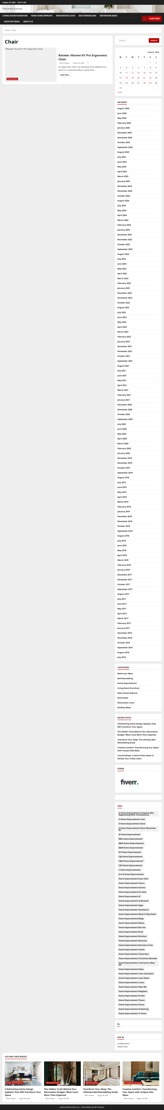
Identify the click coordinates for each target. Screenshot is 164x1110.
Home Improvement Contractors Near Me (137, 964)
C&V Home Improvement (130, 865)
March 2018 (122, 560)
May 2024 (121, 210)
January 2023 (123, 288)
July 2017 (121, 599)
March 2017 (122, 618)
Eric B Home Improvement (131, 874)
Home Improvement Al (129, 896)
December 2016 (124, 633)
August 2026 (123, 108)
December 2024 (124, 186)
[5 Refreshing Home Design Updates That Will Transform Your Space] (23, 1073)
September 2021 (125, 361)
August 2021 (123, 366)
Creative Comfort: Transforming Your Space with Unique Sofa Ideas (139, 1092)
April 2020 (122, 438)
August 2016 (123, 652)
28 (144, 83)
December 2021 (124, 346)
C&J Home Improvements (131, 856)
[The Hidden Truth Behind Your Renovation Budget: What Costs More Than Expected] (62, 1073)
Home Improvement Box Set (132, 927)
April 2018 (122, 555)
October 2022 (123, 302)
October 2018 (123, 526)
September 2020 (125, 419)
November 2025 (124, 137)
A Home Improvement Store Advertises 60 (137, 829)
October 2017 (123, 584)
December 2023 (124, 234)
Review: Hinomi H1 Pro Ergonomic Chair (31, 65)
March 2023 (122, 278)
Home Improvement (127, 683)
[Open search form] (139, 18)
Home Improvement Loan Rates (134, 978)
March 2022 (122, 331)
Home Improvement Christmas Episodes (138, 958)
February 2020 (124, 448)
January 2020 (123, 453)
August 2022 (123, 307)
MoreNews (86, 1107)
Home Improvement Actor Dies (133, 878)
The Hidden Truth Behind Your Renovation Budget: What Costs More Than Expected (61, 1092)
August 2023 (123, 254)
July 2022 (121, 312)
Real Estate (122, 697)
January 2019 (123, 511)
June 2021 (122, 375)
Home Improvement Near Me (132, 987)
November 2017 (124, 579)
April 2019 (122, 497)
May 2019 (121, 492)
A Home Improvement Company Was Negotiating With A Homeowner (136, 814)
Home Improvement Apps (131, 905)
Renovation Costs (65, 15)
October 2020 (123, 414)
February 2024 (124, 225)
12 (132, 72)
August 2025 (123, 152)
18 (126, 77)
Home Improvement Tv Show (132, 1013)
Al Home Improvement (129, 834)
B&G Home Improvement (131, 839)
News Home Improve (41, 15)
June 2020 (122, 429)
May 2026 (121, 118)
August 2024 (123, 200)
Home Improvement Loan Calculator (136, 973)
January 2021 (123, 400)
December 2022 (124, 293)
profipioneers (123, 1043)
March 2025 (122, 176)
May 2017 (121, 608)
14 (144, 72)
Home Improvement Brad (131, 932)
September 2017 (125, 589)
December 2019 (124, 458)
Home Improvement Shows (132, 1000)
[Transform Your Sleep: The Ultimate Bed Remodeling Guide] (101, 1073)
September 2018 (125, 531)
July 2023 (121, 259)
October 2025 (123, 142)
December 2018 (124, 516)
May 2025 (121, 166)
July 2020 (121, 424)
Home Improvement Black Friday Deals (137, 914)
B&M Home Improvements (131, 843)
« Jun (119, 92)
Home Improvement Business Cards (136, 945)
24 (120, 83)
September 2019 (125, 472)
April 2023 (122, 273)
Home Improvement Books (131, 923)
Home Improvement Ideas (131, 969)
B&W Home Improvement (131, 847)
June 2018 (122, 545)
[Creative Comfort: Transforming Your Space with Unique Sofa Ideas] (140, 1073)
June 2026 (122, 113)
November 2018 (124, 521)
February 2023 (124, 283)
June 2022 (122, 317)
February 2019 (124, 506)
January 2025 (123, 181)
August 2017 (123, 594)
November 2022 (124, 297)
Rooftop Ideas (12, 21)
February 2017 (124, 623)
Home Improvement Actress (132, 887)
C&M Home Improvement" (131, 861)
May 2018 (121, 550)
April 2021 (122, 385)
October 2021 (123, 356)
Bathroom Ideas (108, 15)
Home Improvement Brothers (133, 936)
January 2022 (123, 341)
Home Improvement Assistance (134, 909)
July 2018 (121, 540)
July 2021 (121, 370)
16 (156, 72)
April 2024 (122, 215)
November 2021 (124, 351)
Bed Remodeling (87, 15)
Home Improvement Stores (131, 1004)
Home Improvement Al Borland (134, 901)
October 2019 (123, 468)
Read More (65, 75)
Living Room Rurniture (15, 15)
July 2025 (121, 157)
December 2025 (124, 132)
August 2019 (123, 477)
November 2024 (124, 191)
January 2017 (123, 628)
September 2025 (125, 147)
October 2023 (123, 244)
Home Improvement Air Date (132, 892)
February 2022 (124, 336)
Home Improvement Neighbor (133, 991)
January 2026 (123, 127)
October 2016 (123, 642)
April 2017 (122, 613)
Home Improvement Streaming (134, 1009)
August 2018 (123, 535)
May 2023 (121, 268)
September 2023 (125, 249)
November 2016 (124, 638)
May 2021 (121, 380)
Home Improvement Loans (131, 982)
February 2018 (124, 565)
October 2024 (123, 196)
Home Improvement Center (132, 949)
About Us (28, 21)
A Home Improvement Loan (132, 819)
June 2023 (122, 264)
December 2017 (124, 574)
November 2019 (124, 463)
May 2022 (121, 322)
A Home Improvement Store (132, 823)
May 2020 (121, 434)
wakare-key (122, 1046)
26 (132, 83)
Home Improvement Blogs (131, 918)
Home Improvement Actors (132, 883)
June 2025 (122, 162)
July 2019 (121, 482)
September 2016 (125, 647)
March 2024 (122, 220)
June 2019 (122, 487)
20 (138, 77)
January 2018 (123, 569)
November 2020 (124, 409)
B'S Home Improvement (130, 852)
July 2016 (121, 657)
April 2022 (122, 327)
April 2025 (122, 171)
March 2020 (122, 443)
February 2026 (124, 123)
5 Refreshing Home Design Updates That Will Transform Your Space (23, 1092)
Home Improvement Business (133, 940)
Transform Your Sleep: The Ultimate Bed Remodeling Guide (100, 1090)
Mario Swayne (64, 63)
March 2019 (122, 501)
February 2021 (124, 395)
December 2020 (124, 404)
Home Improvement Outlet (132, 995)
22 (150, 77)
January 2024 (123, 230)
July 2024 (121, 205)
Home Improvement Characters (134, 954)
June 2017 (122, 604)
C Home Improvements (130, 870)
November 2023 (124, 239)
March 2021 (122, 390)
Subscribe (154, 18)
